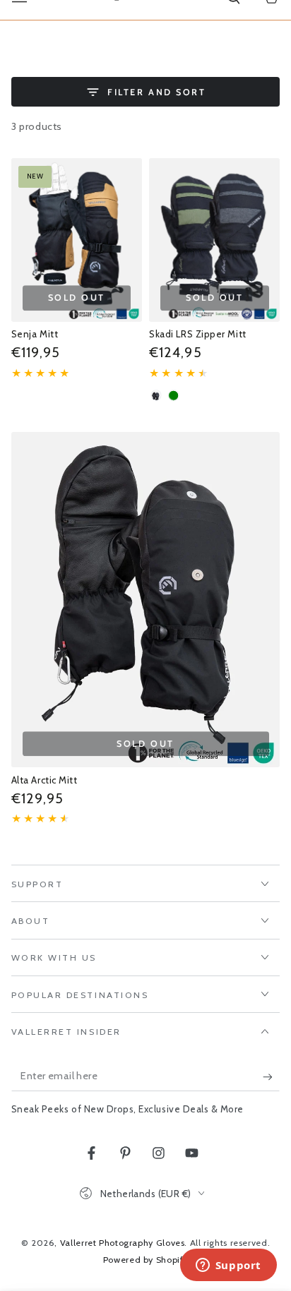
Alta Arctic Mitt (44, 780)
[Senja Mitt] (76, 239)
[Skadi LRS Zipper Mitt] (214, 239)
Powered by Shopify (145, 1259)
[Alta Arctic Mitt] (145, 600)
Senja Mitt (34, 334)
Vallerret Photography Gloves (122, 1242)
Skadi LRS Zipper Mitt (197, 334)
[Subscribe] (271, 1076)
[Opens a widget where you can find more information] (228, 1266)
